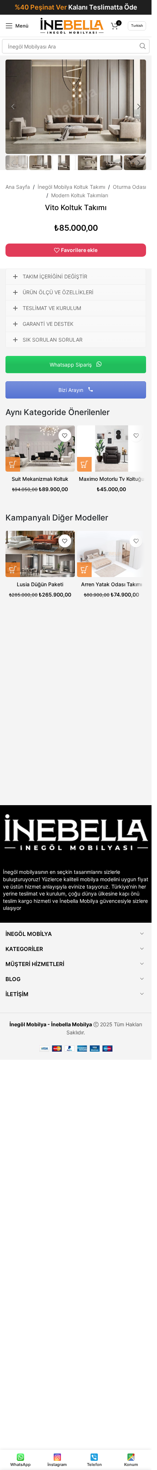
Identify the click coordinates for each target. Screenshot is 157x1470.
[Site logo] (72, 25)
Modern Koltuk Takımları (79, 195)
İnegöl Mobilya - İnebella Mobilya (50, 1024)
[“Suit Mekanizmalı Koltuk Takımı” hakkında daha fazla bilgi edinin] (12, 464)
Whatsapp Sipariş (71, 364)
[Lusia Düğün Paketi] (40, 554)
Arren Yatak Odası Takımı (111, 584)
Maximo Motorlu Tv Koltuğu (111, 479)
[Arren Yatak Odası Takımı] (111, 554)
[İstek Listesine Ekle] (64, 435)
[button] (12, 106)
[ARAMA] (142, 46)
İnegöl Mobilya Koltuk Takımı (71, 187)
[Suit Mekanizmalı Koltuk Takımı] (40, 448)
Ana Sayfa (17, 187)
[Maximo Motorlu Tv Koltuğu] (111, 448)
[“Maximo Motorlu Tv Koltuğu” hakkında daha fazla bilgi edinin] (84, 464)
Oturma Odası (129, 187)
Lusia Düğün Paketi (40, 584)
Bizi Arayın (71, 390)
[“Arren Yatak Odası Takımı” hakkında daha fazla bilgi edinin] (84, 569)
